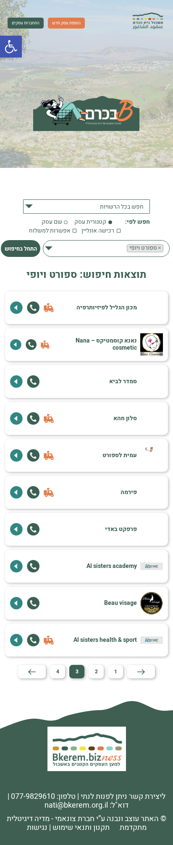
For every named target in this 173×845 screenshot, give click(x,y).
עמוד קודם (141, 671)
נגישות (37, 827)
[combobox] (86, 206)
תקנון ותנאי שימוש (81, 827)
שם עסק (52, 222)
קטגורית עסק (90, 222)
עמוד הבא (32, 671)
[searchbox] (125, 257)
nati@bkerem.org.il (76, 805)
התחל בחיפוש (21, 249)
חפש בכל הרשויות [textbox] (122, 206)
